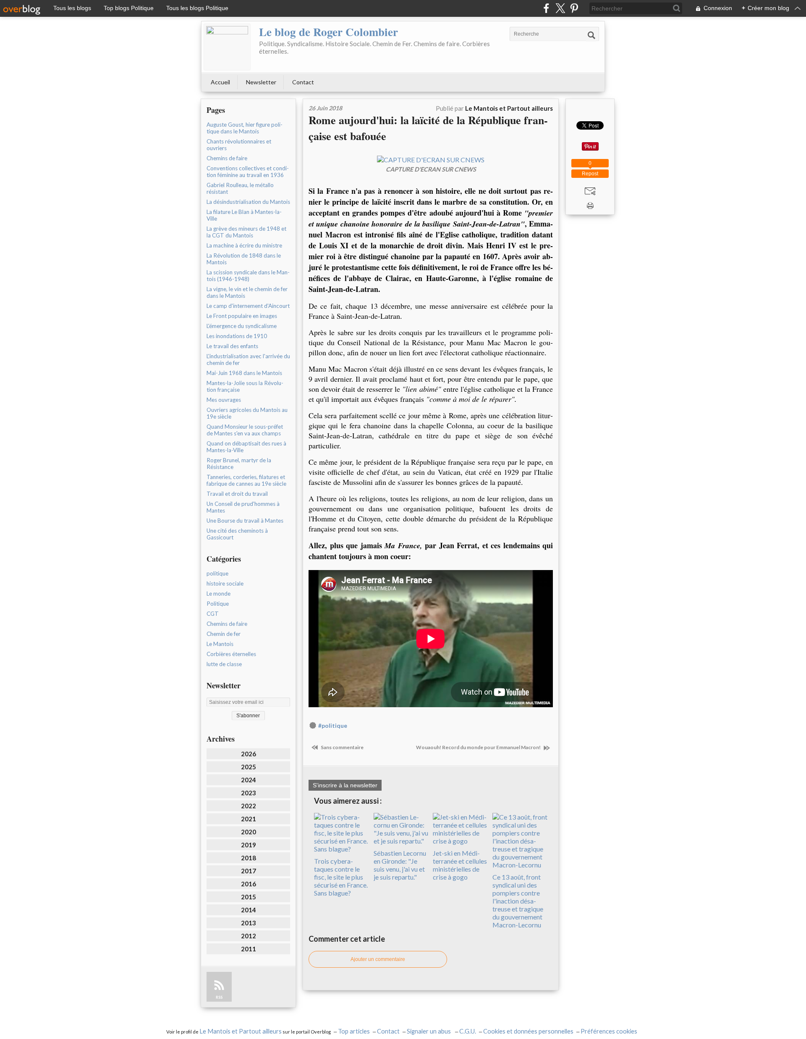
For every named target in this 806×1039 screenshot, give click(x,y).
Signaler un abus (429, 1031)
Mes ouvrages (224, 399)
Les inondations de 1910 (237, 336)
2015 (248, 897)
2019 (248, 845)
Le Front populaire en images (242, 315)
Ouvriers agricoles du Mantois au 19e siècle (247, 413)
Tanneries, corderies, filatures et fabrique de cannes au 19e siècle (246, 480)
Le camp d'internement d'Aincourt (248, 305)
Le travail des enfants (232, 346)
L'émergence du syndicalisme (242, 326)
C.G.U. (467, 1031)
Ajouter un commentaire (378, 959)
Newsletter (261, 82)
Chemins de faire (227, 158)
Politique (218, 603)
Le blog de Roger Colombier (328, 31)
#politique (332, 725)
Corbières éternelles (231, 654)
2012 (248, 936)
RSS (219, 997)
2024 (248, 780)
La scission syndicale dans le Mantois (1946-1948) (248, 275)
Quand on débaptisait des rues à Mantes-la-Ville (246, 446)
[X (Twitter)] (560, 8)
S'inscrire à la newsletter (345, 785)
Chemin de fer (224, 633)
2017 (248, 871)
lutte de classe (224, 664)
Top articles (354, 1031)
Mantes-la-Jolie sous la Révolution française (245, 386)
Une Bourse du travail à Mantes (245, 520)
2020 (248, 832)
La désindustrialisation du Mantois (248, 201)
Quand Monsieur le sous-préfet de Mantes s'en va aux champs (245, 430)
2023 (248, 793)
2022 (248, 806)
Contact (303, 82)
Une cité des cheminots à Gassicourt (237, 534)
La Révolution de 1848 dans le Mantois (244, 259)
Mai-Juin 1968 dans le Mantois (244, 373)
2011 (248, 949)
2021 (248, 819)
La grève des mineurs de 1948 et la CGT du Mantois (246, 232)
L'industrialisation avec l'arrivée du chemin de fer (248, 359)
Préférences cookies (609, 1031)
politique (217, 573)
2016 (248, 884)
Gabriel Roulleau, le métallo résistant (240, 188)
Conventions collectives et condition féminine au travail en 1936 (248, 171)
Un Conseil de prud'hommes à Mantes (243, 507)
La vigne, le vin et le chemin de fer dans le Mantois (247, 292)
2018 (248, 858)
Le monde (218, 593)
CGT (213, 613)
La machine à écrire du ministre (244, 245)
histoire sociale (225, 583)
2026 (248, 754)
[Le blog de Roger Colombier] (227, 46)
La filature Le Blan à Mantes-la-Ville (244, 215)
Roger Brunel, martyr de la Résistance (239, 463)
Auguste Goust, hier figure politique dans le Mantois (245, 128)
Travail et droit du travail (237, 493)
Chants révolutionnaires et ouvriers (239, 144)
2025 (248, 767)
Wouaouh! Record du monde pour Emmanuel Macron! (479, 747)
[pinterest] (574, 8)
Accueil (220, 82)
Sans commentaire (342, 747)
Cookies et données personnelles (528, 1031)
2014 (248, 910)
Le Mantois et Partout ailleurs (240, 1031)
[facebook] (546, 8)
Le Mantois (220, 644)
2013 (248, 923)
